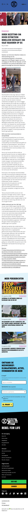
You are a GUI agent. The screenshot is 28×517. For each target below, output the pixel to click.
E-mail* (4, 375)
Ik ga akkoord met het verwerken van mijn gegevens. (14, 397)
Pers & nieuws (5, 459)
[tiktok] (10, 494)
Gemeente (9, 387)
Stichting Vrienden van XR (9, 472)
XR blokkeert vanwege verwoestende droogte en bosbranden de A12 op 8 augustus (13, 350)
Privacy (3, 503)
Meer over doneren (6, 474)
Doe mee (14, 482)
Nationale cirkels (6, 470)
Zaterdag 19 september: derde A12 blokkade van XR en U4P (12, 299)
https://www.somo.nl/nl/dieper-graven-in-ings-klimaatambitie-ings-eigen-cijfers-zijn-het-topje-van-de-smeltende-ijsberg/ (14, 262)
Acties (3, 453)
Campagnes (5, 455)
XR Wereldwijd (5, 505)
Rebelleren (4, 440)
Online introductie (6, 457)
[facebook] (6, 494)
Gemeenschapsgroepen (8, 468)
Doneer (14, 486)
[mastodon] (14, 494)
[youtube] (22, 494)
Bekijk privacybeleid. (8, 400)
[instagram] (3, 494)
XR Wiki (4, 445)
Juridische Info (5, 500)
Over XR (4, 436)
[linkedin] (25, 494)
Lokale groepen (6, 466)
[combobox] (14, 392)
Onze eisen (4, 438)
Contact (4, 477)
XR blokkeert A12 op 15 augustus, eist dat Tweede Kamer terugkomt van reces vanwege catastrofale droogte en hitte (14, 324)
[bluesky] (18, 494)
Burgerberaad (5, 442)
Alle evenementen (6, 451)
